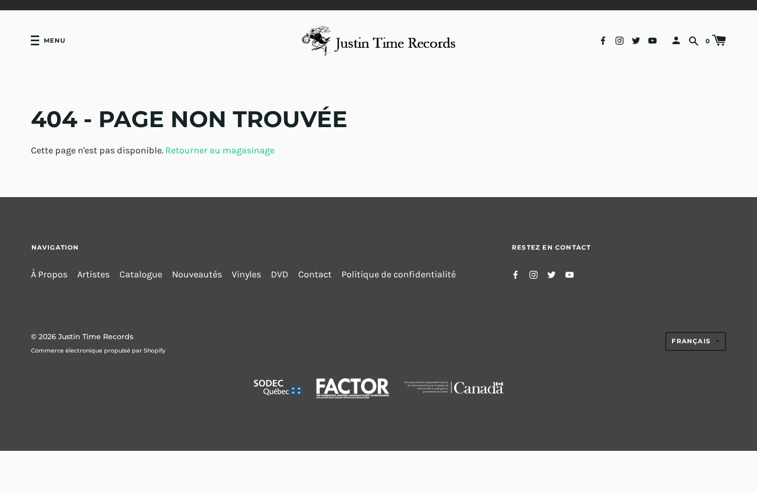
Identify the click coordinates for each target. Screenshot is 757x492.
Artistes (93, 274)
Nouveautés (197, 274)
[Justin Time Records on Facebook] (603, 40)
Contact (315, 274)
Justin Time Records (95, 336)
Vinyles (246, 274)
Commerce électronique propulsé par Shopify (98, 350)
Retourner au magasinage (219, 150)
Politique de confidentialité (398, 274)
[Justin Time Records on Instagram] (619, 40)
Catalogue (140, 274)
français (691, 341)
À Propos (49, 274)
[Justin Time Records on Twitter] (636, 40)
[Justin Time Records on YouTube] (652, 40)
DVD (279, 274)
